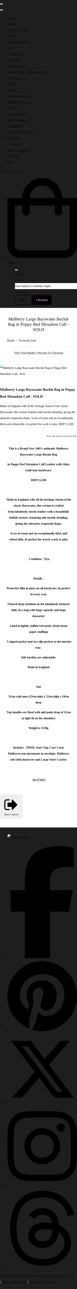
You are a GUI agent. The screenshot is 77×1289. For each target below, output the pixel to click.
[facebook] (42, 957)
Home (11, 18)
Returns (12, 36)
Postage (12, 90)
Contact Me (14, 144)
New (47, 559)
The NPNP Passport (19, 102)
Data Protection (16, 120)
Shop (10, 24)
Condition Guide (17, 30)
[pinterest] (42, 1031)
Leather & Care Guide (20, 132)
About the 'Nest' (17, 66)
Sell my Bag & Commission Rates (27, 72)
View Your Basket (25, 352)
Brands (10, 340)
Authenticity (14, 54)
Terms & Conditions (19, 150)
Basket (23, 299)
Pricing (11, 84)
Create (51, 1282)
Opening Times (16, 114)
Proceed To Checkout (50, 352)
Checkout (41, 299)
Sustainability (15, 126)
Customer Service (17, 96)
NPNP (30, 747)
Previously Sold (27, 340)
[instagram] (42, 1185)
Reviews (12, 108)
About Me (13, 60)
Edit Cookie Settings (14, 1282)
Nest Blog (13, 156)
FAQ (10, 48)
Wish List (13, 138)
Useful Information (18, 42)
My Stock (13, 78)
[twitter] (42, 1103)
